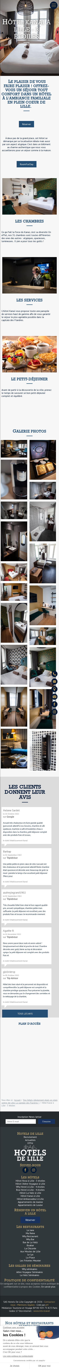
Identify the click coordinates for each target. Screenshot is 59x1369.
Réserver (26, 124)
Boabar (30, 1245)
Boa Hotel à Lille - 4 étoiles (30, 1189)
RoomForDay (26, 164)
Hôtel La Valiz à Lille (30, 1192)
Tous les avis (25, 1013)
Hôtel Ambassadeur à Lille (30, 1198)
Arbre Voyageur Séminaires (29, 1272)
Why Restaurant (30, 1236)
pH (47, 1304)
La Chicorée (30, 1248)
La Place (30, 1257)
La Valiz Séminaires (29, 1275)
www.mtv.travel (41, 1310)
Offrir (30, 1143)
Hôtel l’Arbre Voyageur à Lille (30, 1183)
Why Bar (30, 1239)
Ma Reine (30, 1233)
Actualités (30, 1140)
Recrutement (30, 1136)
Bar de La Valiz (30, 1242)
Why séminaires (29, 1269)
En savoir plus (48, 1286)
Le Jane (30, 1230)
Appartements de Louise (30, 1204)
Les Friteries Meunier (30, 1260)
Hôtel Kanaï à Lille (30, 1195)
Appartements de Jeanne (30, 1201)
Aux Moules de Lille (30, 1251)
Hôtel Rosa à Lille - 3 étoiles (30, 1180)
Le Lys (30, 1254)
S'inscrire (46, 1121)
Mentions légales (26, 1304)
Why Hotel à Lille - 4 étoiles (30, 1186)
